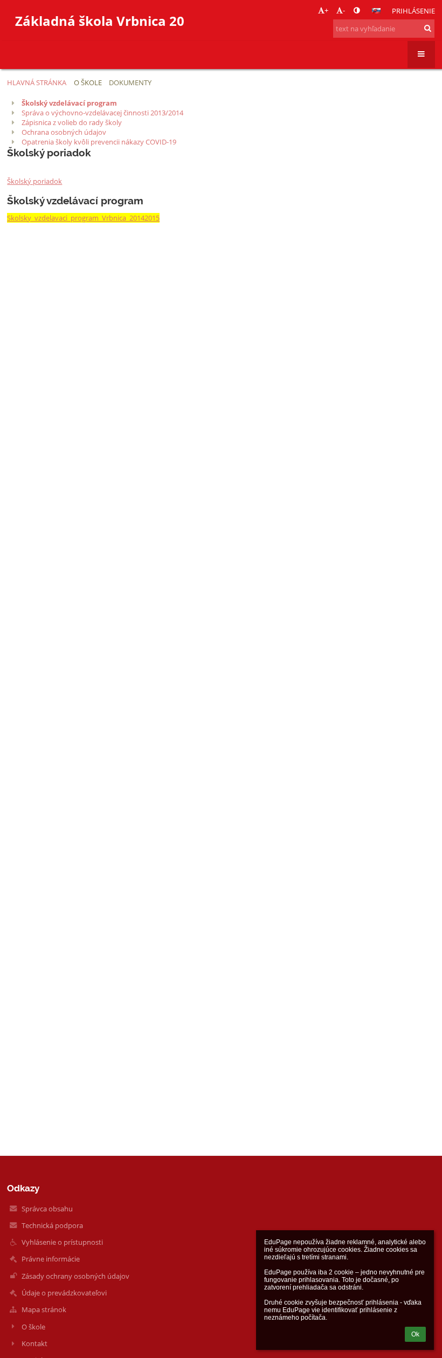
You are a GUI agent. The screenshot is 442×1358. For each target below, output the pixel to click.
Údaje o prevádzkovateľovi (64, 1293)
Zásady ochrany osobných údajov (75, 1276)
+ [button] (326, 10)
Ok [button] (415, 1334)
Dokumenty (130, 82)
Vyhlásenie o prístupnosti (62, 1242)
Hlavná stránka (36, 82)
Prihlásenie (413, 11)
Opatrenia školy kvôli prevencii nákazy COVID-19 (99, 142)
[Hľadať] (428, 28)
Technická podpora (52, 1225)
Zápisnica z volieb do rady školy (72, 122)
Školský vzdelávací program (69, 103)
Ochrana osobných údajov (64, 132)
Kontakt (34, 1343)
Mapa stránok (44, 1309)
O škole (33, 1327)
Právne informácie (51, 1259)
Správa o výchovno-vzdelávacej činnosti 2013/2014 (102, 113)
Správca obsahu (47, 1209)
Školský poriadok (34, 181)
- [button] (344, 10)
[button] (356, 10)
